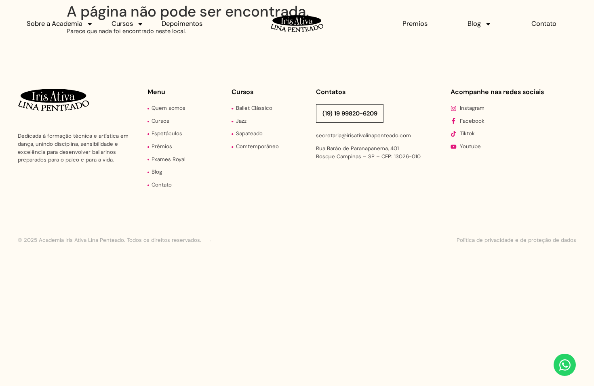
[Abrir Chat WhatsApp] (565, 365)
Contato (543, 23)
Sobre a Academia (54, 23)
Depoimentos (182, 23)
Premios (415, 23)
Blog (474, 23)
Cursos (122, 23)
